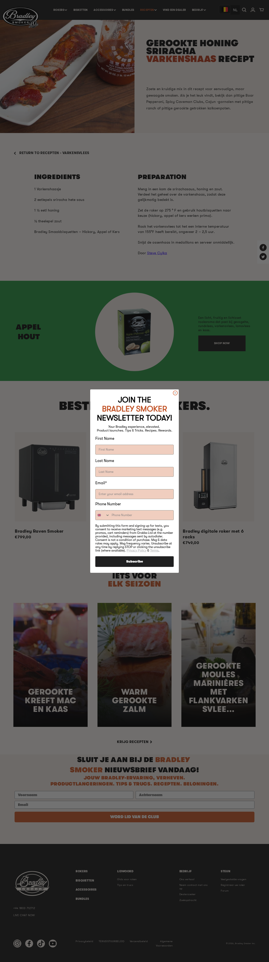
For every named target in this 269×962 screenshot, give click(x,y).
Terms (154, 550)
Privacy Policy (137, 550)
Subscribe (134, 561)
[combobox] (103, 515)
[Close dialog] (175, 393)
